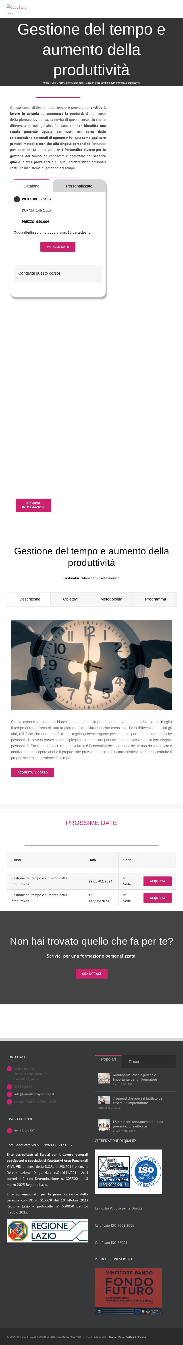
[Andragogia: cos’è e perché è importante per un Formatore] (104, 1078)
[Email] (94, 273)
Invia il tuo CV (24, 1130)
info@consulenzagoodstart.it (34, 1094)
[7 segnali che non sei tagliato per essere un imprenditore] (104, 1100)
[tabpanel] (58, 239)
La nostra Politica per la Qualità (119, 1208)
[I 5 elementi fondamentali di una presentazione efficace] (104, 1125)
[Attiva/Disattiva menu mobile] (174, 8)
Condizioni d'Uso (136, 1337)
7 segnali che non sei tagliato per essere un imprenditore (138, 1100)
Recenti (135, 1061)
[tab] (31, 186)
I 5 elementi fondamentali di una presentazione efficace (138, 1123)
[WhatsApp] (86, 273)
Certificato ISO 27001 (111, 1242)
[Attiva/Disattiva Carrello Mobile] (166, 8)
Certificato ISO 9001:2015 (114, 1225)
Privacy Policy (116, 1337)
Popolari (108, 1059)
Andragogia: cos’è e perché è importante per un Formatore (135, 1077)
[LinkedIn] (79, 273)
